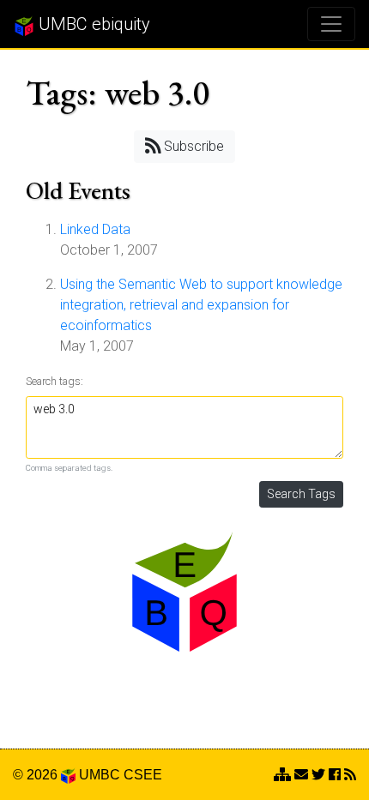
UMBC (99, 774)
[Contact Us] (282, 774)
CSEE (143, 774)
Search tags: (54, 381)
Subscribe (192, 146)
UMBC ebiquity (92, 24)
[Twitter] (318, 774)
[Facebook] (335, 774)
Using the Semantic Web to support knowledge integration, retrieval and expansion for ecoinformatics (201, 305)
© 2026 (37, 774)
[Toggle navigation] (331, 24)
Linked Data (95, 229)
